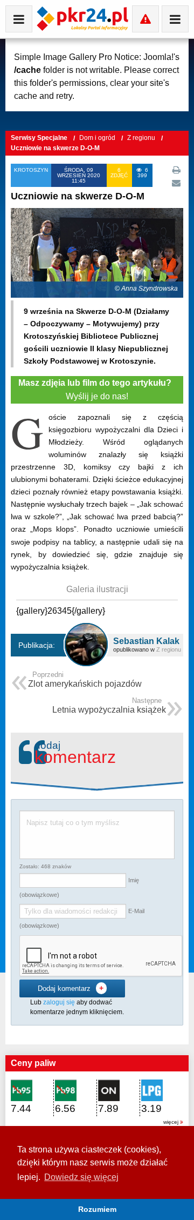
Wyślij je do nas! (97, 389)
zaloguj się (59, 1002)
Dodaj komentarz (70, 988)
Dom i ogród (98, 138)
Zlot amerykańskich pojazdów (85, 680)
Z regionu (142, 138)
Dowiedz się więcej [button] (81, 1177)
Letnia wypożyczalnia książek (109, 706)
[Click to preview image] (97, 251)
